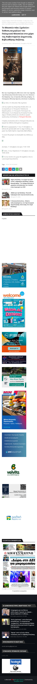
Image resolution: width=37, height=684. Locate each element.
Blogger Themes (19, 679)
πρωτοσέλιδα (16, 591)
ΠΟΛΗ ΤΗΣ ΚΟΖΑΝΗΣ (16, 21)
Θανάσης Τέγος (7, 43)
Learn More (16, 15)
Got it (24, 15)
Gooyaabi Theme (18, 681)
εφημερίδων (24, 591)
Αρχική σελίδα (6, 21)
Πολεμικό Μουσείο (25, 117)
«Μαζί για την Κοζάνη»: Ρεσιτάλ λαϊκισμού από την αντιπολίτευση (22, 194)
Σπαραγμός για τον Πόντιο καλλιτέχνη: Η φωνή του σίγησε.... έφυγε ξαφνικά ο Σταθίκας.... (22, 612)
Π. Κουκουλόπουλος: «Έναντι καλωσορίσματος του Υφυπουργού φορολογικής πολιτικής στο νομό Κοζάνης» (22, 203)
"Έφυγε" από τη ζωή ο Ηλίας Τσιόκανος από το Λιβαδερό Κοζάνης (23, 633)
